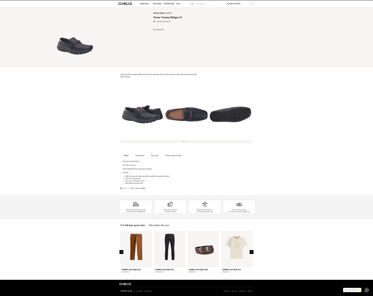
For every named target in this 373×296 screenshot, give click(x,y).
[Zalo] (367, 290)
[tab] (126, 155)
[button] (122, 114)
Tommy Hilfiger (140, 188)
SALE (133, 188)
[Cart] (252, 4)
